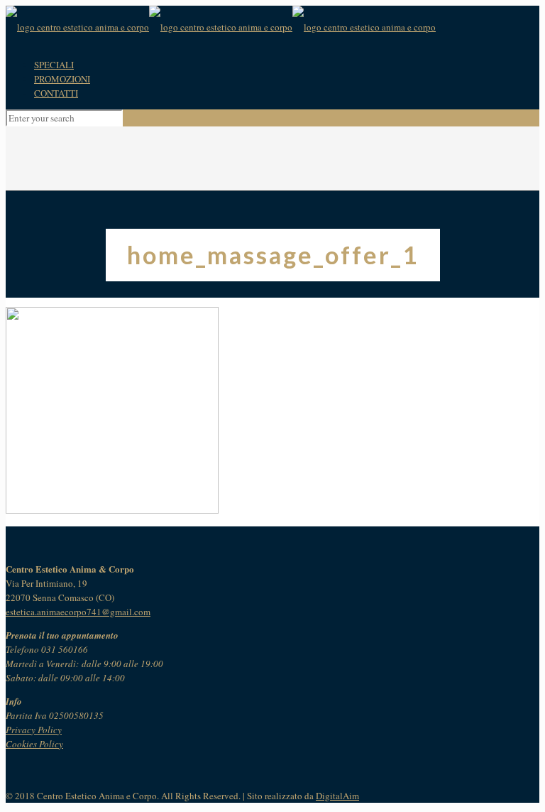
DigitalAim (337, 795)
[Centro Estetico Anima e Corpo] (221, 27)
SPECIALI (54, 64)
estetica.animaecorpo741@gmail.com (78, 611)
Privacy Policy (34, 729)
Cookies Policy (34, 743)
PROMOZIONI (62, 78)
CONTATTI (56, 93)
